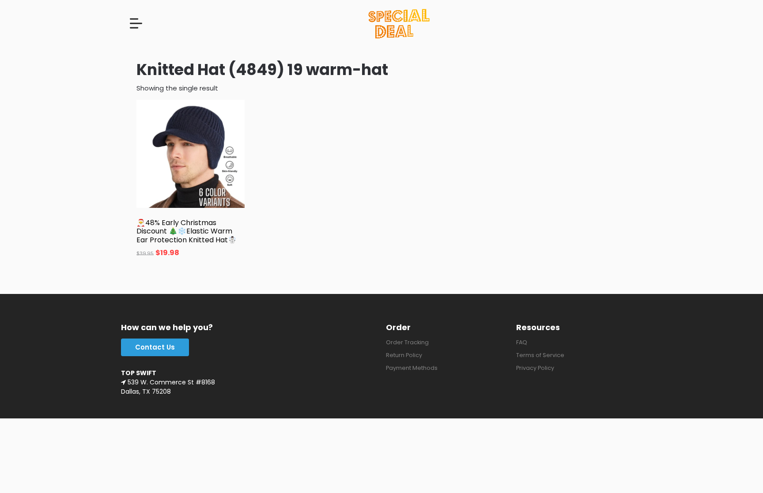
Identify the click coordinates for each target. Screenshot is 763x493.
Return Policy (404, 355)
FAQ (521, 342)
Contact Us (155, 347)
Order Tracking (407, 342)
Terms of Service (540, 355)
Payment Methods (412, 368)
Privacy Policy (535, 368)
